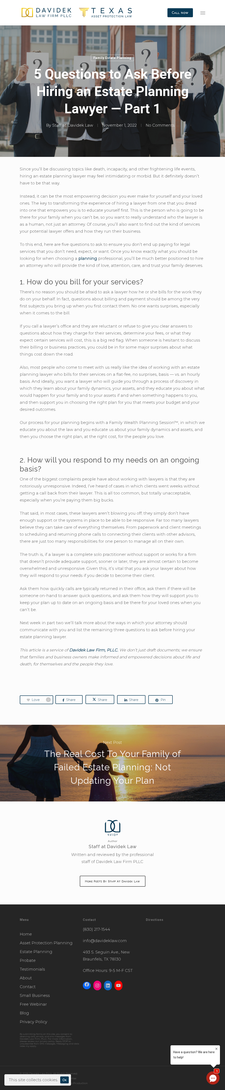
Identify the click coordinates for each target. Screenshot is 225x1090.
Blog (24, 1013)
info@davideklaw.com (105, 940)
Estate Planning (36, 951)
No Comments (160, 125)
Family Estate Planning (112, 58)
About (26, 978)
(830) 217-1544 (96, 929)
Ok (64, 1080)
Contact (28, 986)
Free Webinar (33, 1004)
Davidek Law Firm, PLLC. (93, 650)
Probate (28, 960)
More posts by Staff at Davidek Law (112, 881)
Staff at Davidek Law (72, 125)
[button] (202, 13)
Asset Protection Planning (46, 943)
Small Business (35, 995)
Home (26, 934)
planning (87, 258)
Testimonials (32, 969)
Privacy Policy (33, 1021)
